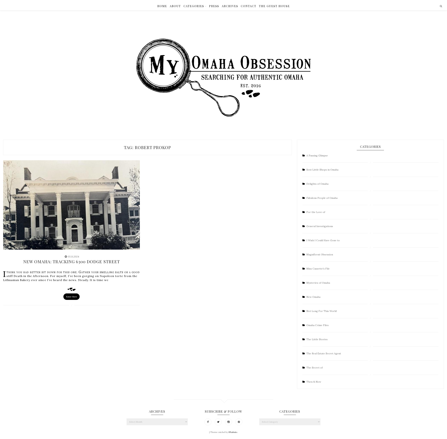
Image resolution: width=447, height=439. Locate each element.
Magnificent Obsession (319, 254)
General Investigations (319, 226)
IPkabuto (232, 432)
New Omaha (313, 296)
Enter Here (71, 296)
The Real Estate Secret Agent (323, 353)
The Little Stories (317, 339)
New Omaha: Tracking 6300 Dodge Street (71, 261)
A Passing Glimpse (317, 155)
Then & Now (313, 381)
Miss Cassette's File (318, 268)
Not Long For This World (321, 311)
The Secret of (314, 367)
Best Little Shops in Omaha (322, 169)
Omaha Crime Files (317, 325)
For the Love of (315, 212)
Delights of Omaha (317, 183)
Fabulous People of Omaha (322, 198)
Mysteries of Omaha (318, 282)
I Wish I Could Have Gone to (323, 240)
